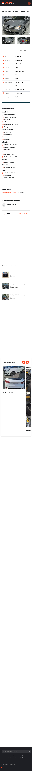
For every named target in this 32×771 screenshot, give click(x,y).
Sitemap (9, 756)
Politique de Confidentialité (16, 758)
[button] (3, 40)
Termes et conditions (19, 756)
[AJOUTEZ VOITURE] (29, 3)
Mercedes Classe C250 (9, 193)
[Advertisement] (16, 239)
